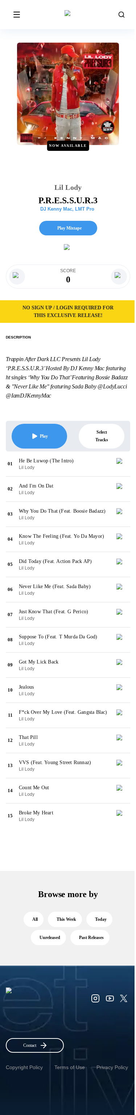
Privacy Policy (112, 1067)
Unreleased (50, 937)
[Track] (122, 464)
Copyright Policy (24, 1067)
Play (44, 436)
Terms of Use (69, 1067)
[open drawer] (16, 14)
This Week (66, 919)
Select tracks (101, 436)
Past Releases (91, 937)
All (35, 919)
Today (101, 919)
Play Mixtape (69, 228)
